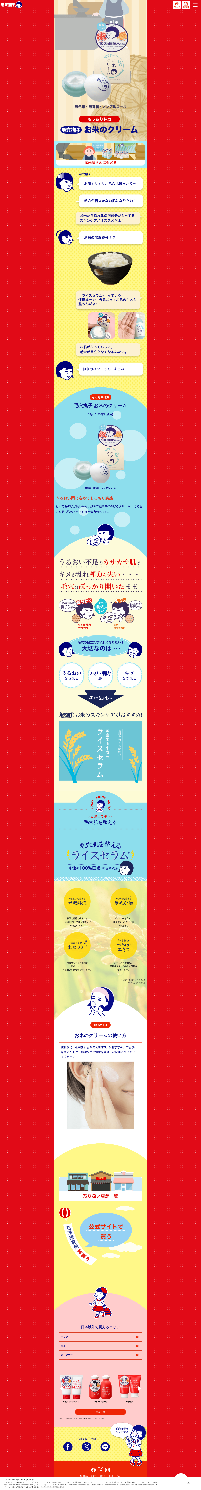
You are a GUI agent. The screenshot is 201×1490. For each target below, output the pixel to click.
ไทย (118, 1476)
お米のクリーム (100, 1418)
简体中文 (94, 1476)
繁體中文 (103, 1476)
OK (188, 1483)
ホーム (61, 1418)
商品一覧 (100, 1412)
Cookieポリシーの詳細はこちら (52, 1487)
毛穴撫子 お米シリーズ (83, 1418)
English (112, 1476)
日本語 (85, 1476)
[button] (61, 1388)
